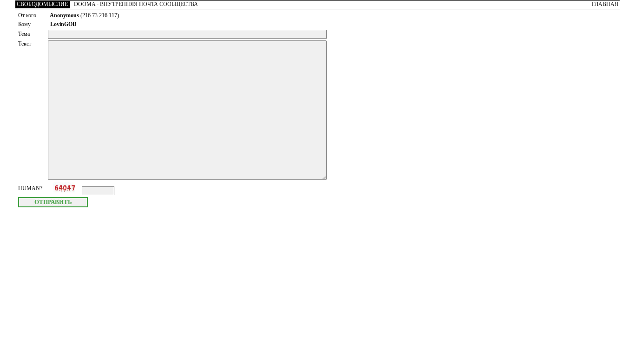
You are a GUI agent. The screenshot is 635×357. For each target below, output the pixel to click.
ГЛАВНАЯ (605, 4)
